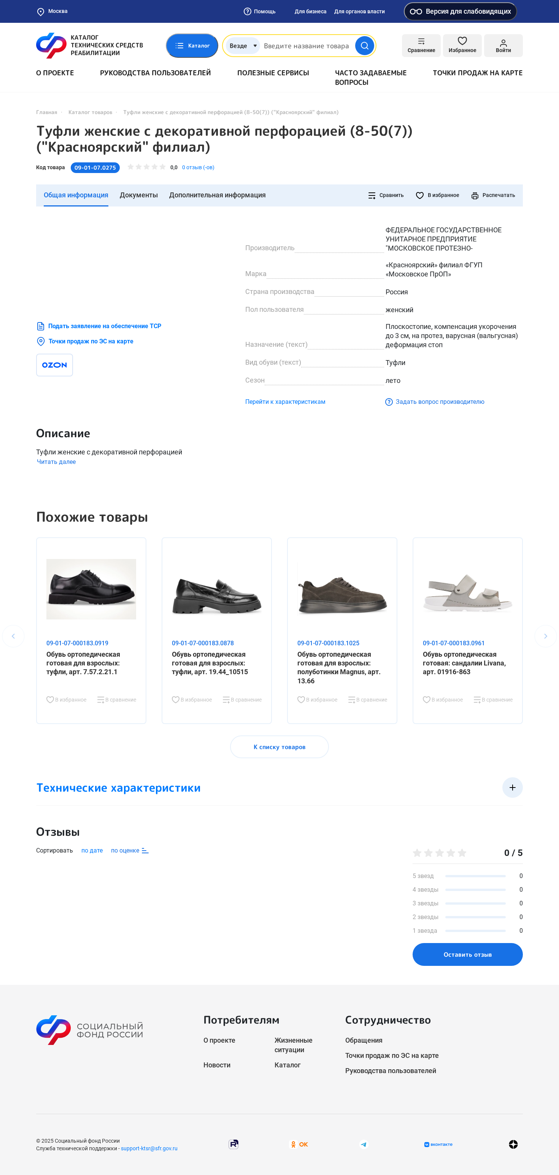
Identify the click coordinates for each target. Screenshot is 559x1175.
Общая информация (76, 195)
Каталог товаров (90, 112)
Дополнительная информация (217, 195)
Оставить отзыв (468, 954)
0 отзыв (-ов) (198, 167)
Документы (139, 195)
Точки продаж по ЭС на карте (91, 341)
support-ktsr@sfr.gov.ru (149, 1148)
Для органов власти (359, 11)
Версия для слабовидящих (468, 11)
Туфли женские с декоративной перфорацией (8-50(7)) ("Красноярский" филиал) (224, 139)
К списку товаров (280, 747)
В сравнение (120, 700)
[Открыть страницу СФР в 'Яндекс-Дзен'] (513, 1144)
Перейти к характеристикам (285, 401)
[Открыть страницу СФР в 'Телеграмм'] (363, 1144)
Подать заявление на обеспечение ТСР (104, 326)
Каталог (288, 1065)
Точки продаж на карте (478, 73)
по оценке (126, 850)
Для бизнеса (311, 11)
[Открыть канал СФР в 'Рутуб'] (233, 1144)
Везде (238, 45)
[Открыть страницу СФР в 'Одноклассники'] (298, 1144)
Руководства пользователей (155, 73)
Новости (216, 1065)
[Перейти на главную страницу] (89, 46)
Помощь (265, 11)
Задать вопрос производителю (440, 401)
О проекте (55, 73)
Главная (46, 112)
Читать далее (56, 461)
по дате (92, 850)
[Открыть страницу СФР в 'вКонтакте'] (438, 1145)
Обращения (364, 1040)
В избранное (443, 195)
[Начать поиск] (364, 45)
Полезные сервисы (273, 73)
